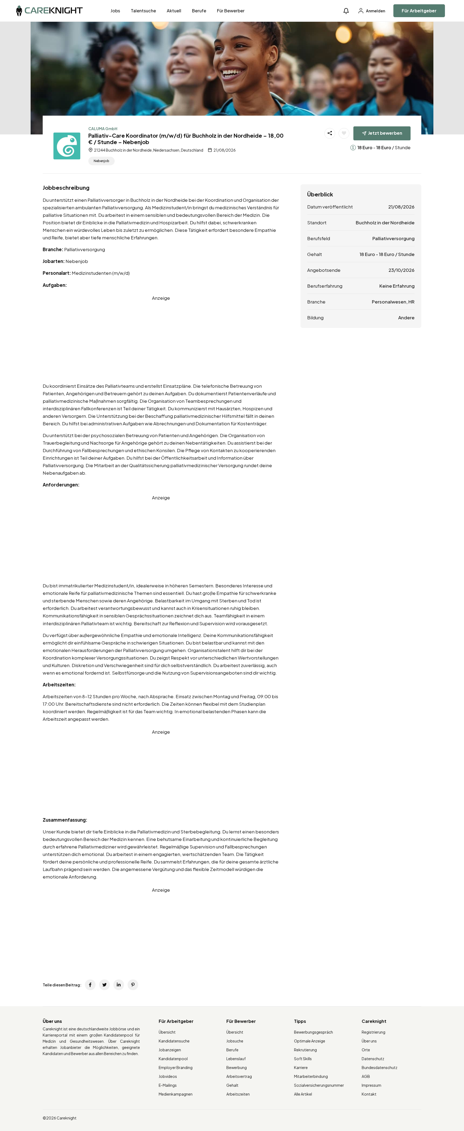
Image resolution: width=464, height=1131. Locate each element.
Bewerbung (236, 1067)
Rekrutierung (305, 1049)
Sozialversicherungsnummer (319, 1085)
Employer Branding (176, 1067)
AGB (366, 1076)
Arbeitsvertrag (239, 1076)
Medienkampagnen (176, 1094)
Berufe (199, 10)
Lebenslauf (236, 1058)
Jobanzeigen (170, 1049)
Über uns (369, 1040)
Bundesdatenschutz (379, 1067)
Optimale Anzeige (309, 1040)
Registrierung (373, 1032)
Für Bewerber (231, 10)
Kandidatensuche (174, 1040)
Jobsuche (234, 1040)
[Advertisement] (161, 339)
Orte (366, 1049)
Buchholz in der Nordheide (385, 222)
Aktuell (174, 10)
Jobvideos (168, 1076)
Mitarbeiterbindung (311, 1076)
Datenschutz (373, 1058)
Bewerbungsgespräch (313, 1032)
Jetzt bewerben (385, 133)
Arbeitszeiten (238, 1094)
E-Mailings (168, 1085)
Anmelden (375, 10)
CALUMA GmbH (102, 128)
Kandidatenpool (173, 1058)
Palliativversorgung (393, 238)
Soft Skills (303, 1058)
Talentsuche (143, 10)
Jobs (115, 10)
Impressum (371, 1085)
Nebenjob (101, 161)
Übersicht (167, 1032)
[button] (346, 11)
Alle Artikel (303, 1094)
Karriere (301, 1067)
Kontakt (369, 1094)
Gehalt (232, 1085)
